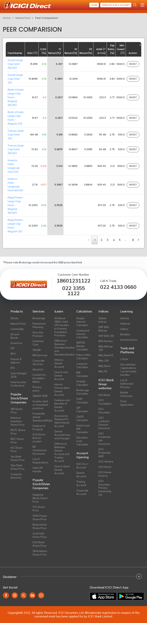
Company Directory (16, 476)
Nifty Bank (104, 366)
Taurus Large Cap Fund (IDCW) (16, 149)
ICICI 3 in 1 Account (82, 465)
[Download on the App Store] (103, 596)
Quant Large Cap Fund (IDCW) (15, 64)
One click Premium (38, 334)
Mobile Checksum (126, 394)
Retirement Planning (39, 325)
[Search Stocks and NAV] (135, 5)
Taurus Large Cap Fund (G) (16, 134)
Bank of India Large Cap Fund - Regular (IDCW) (16, 97)
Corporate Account (82, 492)
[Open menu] (142, 5)
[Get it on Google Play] (130, 596)
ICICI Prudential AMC (104, 453)
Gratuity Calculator (82, 383)
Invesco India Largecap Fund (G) (14, 166)
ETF (13, 348)
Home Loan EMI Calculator (83, 429)
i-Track (124, 359)
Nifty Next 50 (105, 355)
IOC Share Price (17, 449)
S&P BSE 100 (106, 335)
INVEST (133, 64)
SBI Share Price (16, 410)
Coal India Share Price (40, 535)
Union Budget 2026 (18, 375)
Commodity (17, 328)
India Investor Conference (18, 384)
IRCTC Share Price (18, 432)
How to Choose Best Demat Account (61, 389)
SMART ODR (40, 395)
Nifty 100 (103, 360)
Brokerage (39, 318)
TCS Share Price (39, 508)
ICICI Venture (105, 461)
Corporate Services (39, 362)
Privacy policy (37, 389)
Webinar (125, 323)
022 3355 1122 (73, 291)
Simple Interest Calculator (82, 322)
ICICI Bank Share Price (40, 544)
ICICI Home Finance (104, 474)
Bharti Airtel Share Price (40, 526)
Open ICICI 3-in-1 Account (116, 5)
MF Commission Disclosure (40, 450)
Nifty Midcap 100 (105, 348)
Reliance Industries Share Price (17, 421)
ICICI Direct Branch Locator (39, 438)
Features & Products (39, 427)
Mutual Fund (23, 18)
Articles (124, 318)
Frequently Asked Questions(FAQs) (41, 417)
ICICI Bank (104, 394)
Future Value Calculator (83, 356)
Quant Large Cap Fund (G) (15, 78)
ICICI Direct (104, 466)
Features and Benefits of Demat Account (62, 405)
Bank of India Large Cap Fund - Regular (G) (16, 117)
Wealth (37, 349)
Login (94, 5)
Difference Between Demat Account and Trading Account (61, 452)
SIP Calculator (82, 409)
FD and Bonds (15, 336)
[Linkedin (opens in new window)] (32, 595)
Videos (124, 328)
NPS (13, 353)
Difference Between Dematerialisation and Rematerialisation (62, 347)
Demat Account (81, 474)
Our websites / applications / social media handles (128, 369)
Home (7, 18)
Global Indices (102, 320)
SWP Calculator (82, 400)
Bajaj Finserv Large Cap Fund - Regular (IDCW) (15, 205)
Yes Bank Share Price (17, 458)
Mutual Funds (18, 323)
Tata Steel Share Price (17, 467)
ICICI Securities (104, 410)
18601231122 (73, 280)
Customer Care (38, 343)
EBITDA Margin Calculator (82, 346)
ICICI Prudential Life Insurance (104, 438)
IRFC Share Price (17, 440)
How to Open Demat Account (62, 470)
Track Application (127, 403)
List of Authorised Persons (126, 384)
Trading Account (81, 483)
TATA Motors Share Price (40, 553)
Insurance (16, 342)
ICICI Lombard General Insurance (104, 423)
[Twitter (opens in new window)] (23, 595)
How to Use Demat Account (61, 376)
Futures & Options (16, 361)
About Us (38, 369)
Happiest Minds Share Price (40, 498)
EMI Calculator (82, 374)
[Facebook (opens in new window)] (6, 595)
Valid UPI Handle (38, 469)
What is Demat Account (59, 363)
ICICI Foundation (105, 402)
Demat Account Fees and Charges (62, 435)
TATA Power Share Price (40, 517)
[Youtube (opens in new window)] (41, 595)
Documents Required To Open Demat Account (61, 421)
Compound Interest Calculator (82, 334)
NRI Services (40, 355)
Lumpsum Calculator (82, 365)
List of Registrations (40, 460)
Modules (125, 334)
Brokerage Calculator (82, 392)
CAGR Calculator (82, 418)
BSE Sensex (105, 341)
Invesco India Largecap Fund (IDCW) (15, 184)
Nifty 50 (102, 371)
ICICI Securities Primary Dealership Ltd (104, 488)
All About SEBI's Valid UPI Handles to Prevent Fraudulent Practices (61, 327)
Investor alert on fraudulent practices (40, 405)
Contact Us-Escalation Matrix (40, 378)
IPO (13, 367)
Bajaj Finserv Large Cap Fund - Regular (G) (15, 225)
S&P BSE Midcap (103, 329)
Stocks (15, 318)
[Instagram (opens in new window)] (15, 595)
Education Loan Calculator (82, 441)
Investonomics (128, 339)
